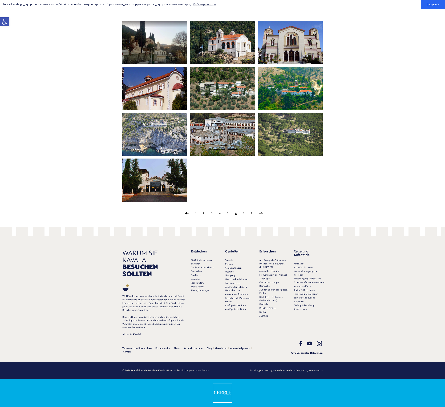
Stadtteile (299, 301)
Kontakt (127, 351)
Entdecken (195, 11)
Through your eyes (200, 290)
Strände (229, 260)
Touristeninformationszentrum (309, 282)
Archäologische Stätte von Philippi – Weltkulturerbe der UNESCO (272, 263)
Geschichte (196, 271)
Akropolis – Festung (269, 271)
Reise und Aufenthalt (268, 11)
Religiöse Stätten (267, 308)
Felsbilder (264, 304)
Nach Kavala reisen (303, 267)
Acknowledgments (240, 348)
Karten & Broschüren (304, 290)
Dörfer (262, 312)
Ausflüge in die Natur (235, 309)
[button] (4, 21)
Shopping (230, 275)
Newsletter (221, 348)
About (177, 348)
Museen (229, 264)
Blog (209, 348)
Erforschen (238, 11)
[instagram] (319, 343)
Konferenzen (300, 309)
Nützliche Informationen (306, 294)
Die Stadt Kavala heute (202, 267)
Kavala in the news (193, 348)
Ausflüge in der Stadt (235, 305)
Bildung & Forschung (304, 305)
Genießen (217, 11)
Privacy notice (162, 348)
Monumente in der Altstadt (273, 274)
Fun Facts (195, 275)
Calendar (195, 279)
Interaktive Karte (302, 286)
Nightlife (229, 271)
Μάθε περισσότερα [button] (204, 4)
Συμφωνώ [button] (433, 4)
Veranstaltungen (233, 268)
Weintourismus (232, 283)
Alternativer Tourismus (236, 294)
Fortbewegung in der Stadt (307, 278)
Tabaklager (264, 278)
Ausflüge (263, 315)
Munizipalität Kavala (154, 370)
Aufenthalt (299, 263)
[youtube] (309, 343)
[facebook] (300, 343)
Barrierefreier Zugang (304, 297)
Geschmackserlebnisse (236, 279)
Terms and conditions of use (137, 348)
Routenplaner (300, 11)
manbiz (290, 370)
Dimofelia (136, 370)
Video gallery (197, 282)
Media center (197, 286)
